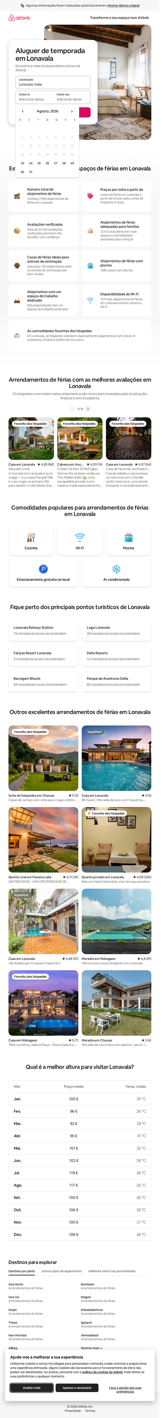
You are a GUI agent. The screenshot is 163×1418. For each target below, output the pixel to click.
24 (30, 163)
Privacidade (73, 1411)
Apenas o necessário (77, 1388)
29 (72, 163)
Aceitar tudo (32, 1388)
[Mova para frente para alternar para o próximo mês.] (71, 111)
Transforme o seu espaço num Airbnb (119, 18)
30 (22, 172)
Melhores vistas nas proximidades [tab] (112, 1271)
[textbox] (34, 99)
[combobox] (53, 84)
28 (64, 163)
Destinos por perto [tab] (21, 1271)
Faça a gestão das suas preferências (125, 1390)
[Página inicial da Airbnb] (19, 17)
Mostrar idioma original (123, 5)
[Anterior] (72, 408)
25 (39, 163)
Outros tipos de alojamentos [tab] (62, 1271)
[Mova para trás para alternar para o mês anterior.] (23, 111)
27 (55, 163)
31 (30, 172)
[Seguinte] (87, 408)
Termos (90, 1411)
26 (47, 163)
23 (22, 163)
